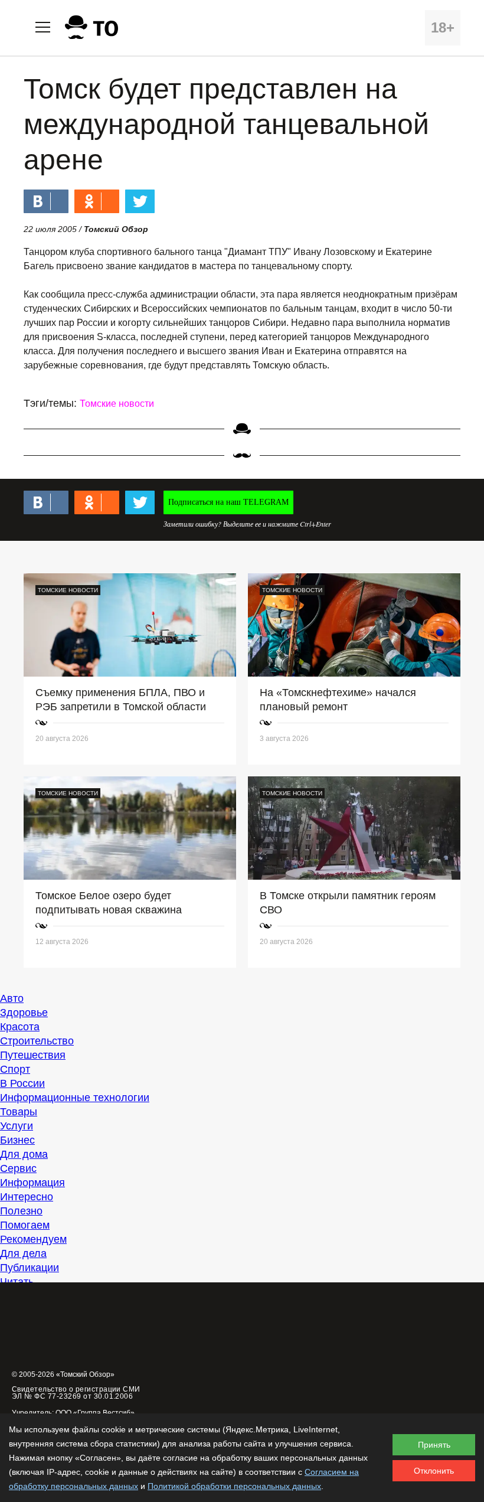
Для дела (23, 1253)
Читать (17, 1282)
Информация (32, 1182)
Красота (20, 1027)
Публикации (29, 1268)
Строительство (37, 1041)
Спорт (15, 1069)
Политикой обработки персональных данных (234, 1486)
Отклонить (434, 1470)
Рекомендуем (33, 1239)
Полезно (21, 1211)
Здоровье (24, 1012)
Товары (18, 1112)
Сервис (18, 1168)
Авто (12, 998)
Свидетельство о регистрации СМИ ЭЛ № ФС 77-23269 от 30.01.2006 (76, 1393)
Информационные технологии (74, 1097)
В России (22, 1083)
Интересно (26, 1197)
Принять (434, 1444)
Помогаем (25, 1225)
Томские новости (117, 404)
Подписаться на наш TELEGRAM (228, 502)
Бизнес (17, 1140)
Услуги (16, 1126)
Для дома (24, 1154)
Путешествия (33, 1055)
